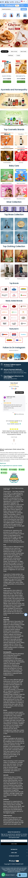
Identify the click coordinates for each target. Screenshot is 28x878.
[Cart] (26, 5)
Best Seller (4, 51)
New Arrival (14, 51)
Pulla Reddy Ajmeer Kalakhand (21, 76)
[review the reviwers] (4, 401)
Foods (18, 55)
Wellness (10, 55)
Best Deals (23, 51)
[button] (13, 444)
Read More (6, 409)
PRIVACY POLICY (10, 875)
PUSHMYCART (12, 5)
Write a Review (19, 392)
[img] (14, 422)
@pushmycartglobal (13, 350)
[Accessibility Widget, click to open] (25, 614)
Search (24, 9)
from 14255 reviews (13, 424)
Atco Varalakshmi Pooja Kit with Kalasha (7, 76)
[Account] (22, 5)
